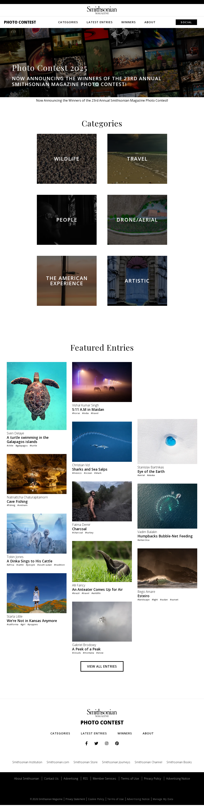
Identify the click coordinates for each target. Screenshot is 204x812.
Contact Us (51, 778)
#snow (99, 652)
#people (30, 564)
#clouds (76, 652)
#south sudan (44, 564)
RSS (85, 778)
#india (85, 413)
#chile (10, 445)
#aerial (141, 475)
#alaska (151, 475)
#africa (10, 564)
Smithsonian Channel (148, 762)
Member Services (104, 778)
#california (12, 624)
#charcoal (77, 532)
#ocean (88, 472)
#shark (97, 472)
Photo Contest (20, 22)
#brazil (75, 593)
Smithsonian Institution (27, 762)
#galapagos (21, 445)
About (150, 22)
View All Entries (102, 666)
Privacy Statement (75, 799)
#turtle (33, 445)
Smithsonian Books (179, 762)
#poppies (32, 624)
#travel (94, 413)
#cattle (20, 564)
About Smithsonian (26, 778)
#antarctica (143, 539)
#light (155, 599)
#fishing (11, 505)
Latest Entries (100, 22)
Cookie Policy (96, 799)
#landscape (143, 599)
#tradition (59, 564)
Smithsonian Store (86, 762)
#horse (76, 413)
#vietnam (22, 505)
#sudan (164, 599)
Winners (128, 22)
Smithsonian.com (58, 762)
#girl (23, 624)
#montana (88, 652)
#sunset (174, 599)
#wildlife (96, 593)
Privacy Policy (152, 778)
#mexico (77, 472)
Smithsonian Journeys (116, 762)
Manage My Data (163, 799)
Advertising (71, 778)
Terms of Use (130, 778)
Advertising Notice (178, 778)
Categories (68, 22)
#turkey (89, 532)
